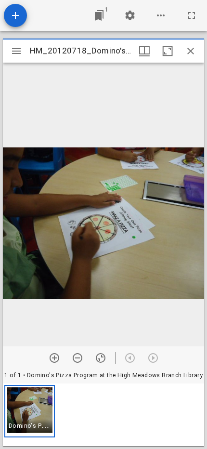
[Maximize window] (167, 51)
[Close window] (190, 51)
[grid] (103, 414)
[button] (29, 411)
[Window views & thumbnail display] (144, 51)
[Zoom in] (54, 358)
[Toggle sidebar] (16, 51)
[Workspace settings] (130, 15)
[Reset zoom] (100, 358)
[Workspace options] (160, 15)
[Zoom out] (77, 358)
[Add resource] (15, 15)
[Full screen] (191, 15)
